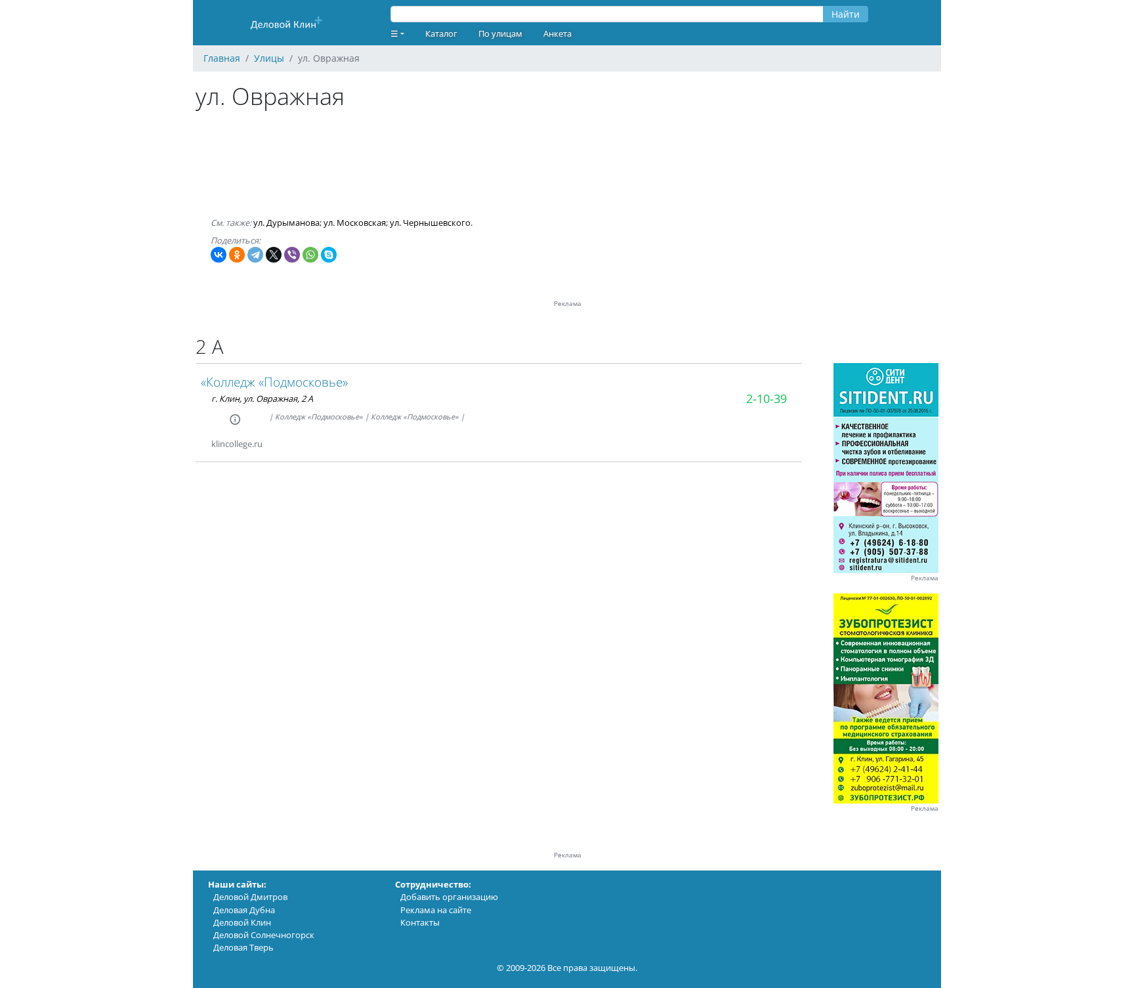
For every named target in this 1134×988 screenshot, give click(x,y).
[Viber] (292, 255)
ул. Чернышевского (430, 222)
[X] (274, 255)
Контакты (420, 922)
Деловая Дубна (244, 910)
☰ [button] (394, 33)
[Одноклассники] (237, 255)
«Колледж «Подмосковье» (274, 382)
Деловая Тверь (243, 947)
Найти (845, 14)
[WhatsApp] (310, 255)
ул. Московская (355, 222)
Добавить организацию (449, 897)
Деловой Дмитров (250, 897)
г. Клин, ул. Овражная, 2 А (262, 398)
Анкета (557, 33)
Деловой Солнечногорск (263, 935)
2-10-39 (766, 398)
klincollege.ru (236, 444)
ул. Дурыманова (286, 222)
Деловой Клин (242, 922)
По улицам (500, 33)
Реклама (924, 578)
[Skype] (329, 255)
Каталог (441, 33)
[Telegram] (255, 255)
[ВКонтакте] (218, 255)
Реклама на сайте (435, 910)
